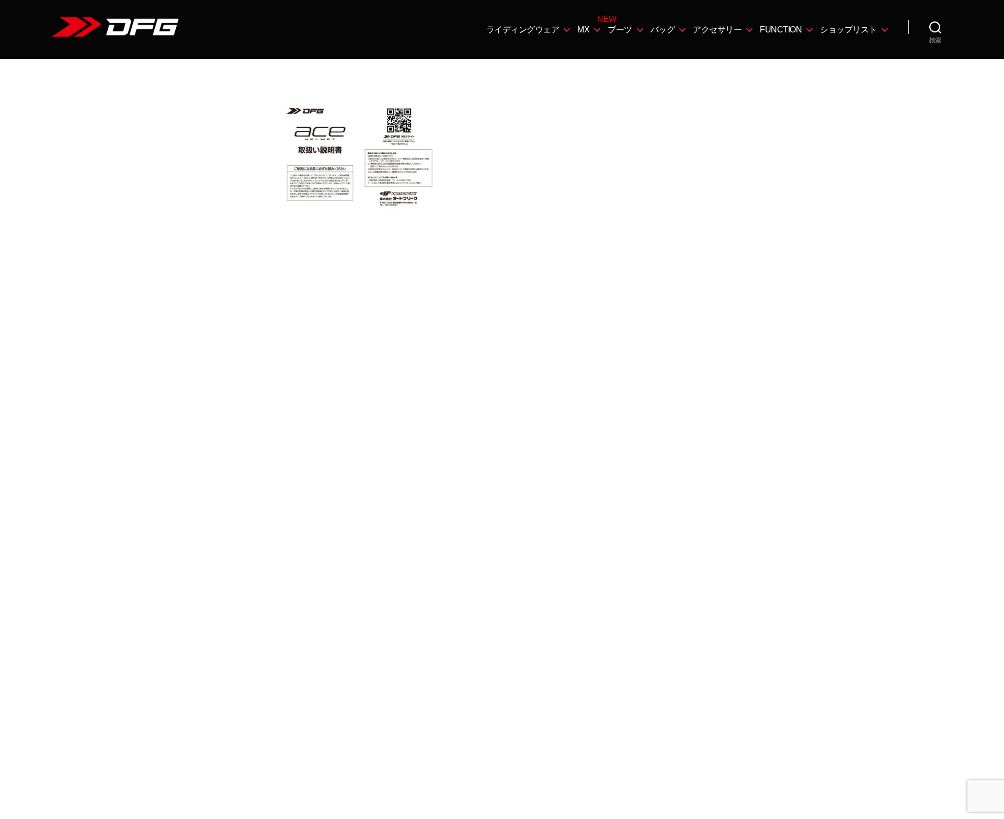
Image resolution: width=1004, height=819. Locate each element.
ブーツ (620, 29)
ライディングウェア (523, 29)
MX (583, 29)
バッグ (663, 29)
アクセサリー (717, 29)
